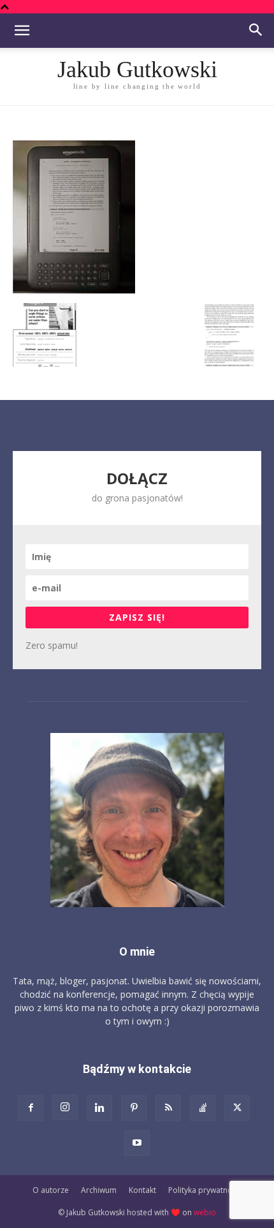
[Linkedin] (99, 1108)
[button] (21, 30)
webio (205, 1212)
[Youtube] (137, 1143)
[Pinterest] (134, 1108)
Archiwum (99, 1190)
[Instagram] (65, 1107)
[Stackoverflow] (202, 1108)
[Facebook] (30, 1108)
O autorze (50, 1190)
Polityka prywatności (205, 1190)
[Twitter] (237, 1108)
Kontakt (142, 1190)
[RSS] (168, 1108)
